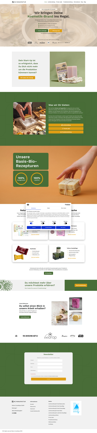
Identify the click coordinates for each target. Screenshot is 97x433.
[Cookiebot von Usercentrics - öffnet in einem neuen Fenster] (65, 205)
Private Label (67, 128)
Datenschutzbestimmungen (53, 376)
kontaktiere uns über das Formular (49, 33)
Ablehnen (34, 227)
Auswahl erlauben (48, 227)
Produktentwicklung (67, 132)
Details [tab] (48, 208)
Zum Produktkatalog (81, 285)
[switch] (42, 223)
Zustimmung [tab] (33, 208)
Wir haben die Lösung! (26, 77)
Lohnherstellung (67, 125)
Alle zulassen (63, 227)
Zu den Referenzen (25, 317)
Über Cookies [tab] (63, 208)
